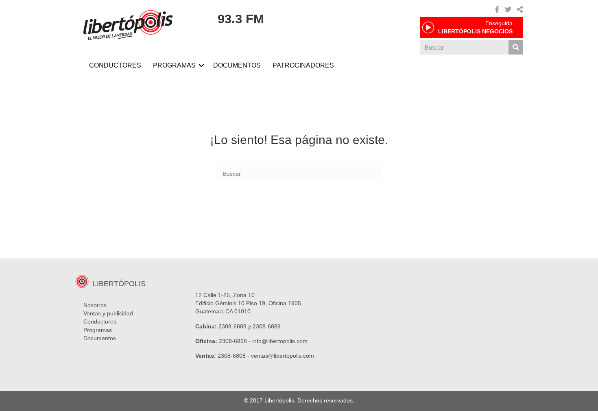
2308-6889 (267, 326)
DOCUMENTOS (237, 65)
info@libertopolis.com (280, 341)
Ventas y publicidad (108, 313)
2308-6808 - (234, 355)
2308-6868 (233, 341)
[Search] (516, 47)
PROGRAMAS (174, 65)
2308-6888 (232, 326)
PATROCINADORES (303, 65)
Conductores (99, 321)
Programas (97, 330)
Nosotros (95, 305)
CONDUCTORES (115, 65)
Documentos (99, 338)
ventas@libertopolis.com (282, 355)
